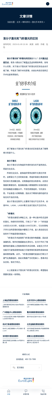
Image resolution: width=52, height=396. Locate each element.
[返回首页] (26, 380)
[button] (25, 368)
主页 (18, 22)
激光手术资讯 (37, 22)
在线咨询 (26, 394)
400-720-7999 (30, 359)
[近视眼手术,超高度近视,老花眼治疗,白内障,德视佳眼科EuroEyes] (7, 3)
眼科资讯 (26, 22)
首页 (8, 394)
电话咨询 (43, 394)
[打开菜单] (47, 4)
